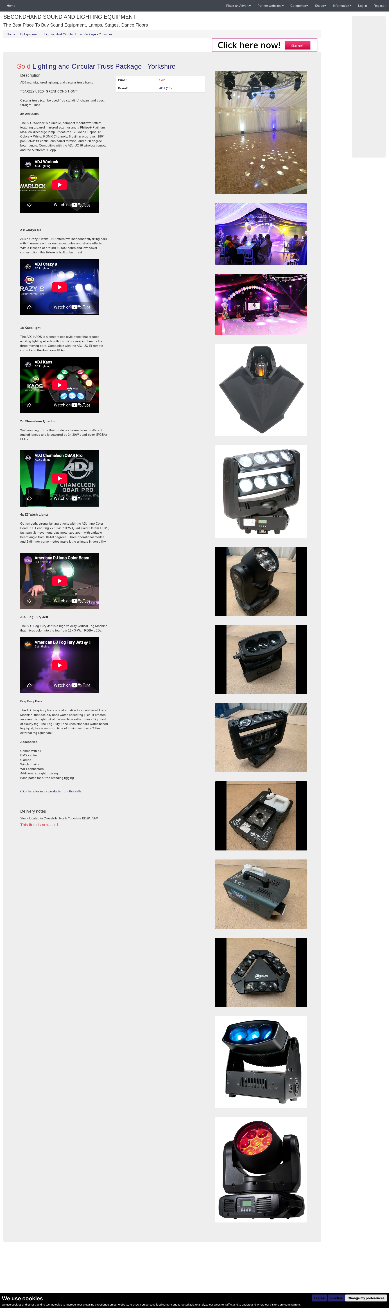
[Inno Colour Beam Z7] (261, 581)
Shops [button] (319, 5)
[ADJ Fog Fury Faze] (261, 894)
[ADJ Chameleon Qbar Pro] (261, 1062)
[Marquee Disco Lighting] (261, 234)
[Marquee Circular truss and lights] (261, 132)
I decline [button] (336, 1298)
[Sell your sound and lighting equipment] (264, 45)
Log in (362, 5)
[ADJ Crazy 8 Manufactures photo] (261, 491)
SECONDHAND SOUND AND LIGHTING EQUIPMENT (69, 17)
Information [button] (341, 5)
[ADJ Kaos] (261, 972)
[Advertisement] (112, 872)
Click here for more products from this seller (51, 791)
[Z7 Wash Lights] (261, 1169)
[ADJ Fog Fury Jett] (261, 816)
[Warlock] (261, 390)
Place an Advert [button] (237, 5)
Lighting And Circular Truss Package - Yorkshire (78, 34)
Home (11, 5)
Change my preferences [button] (366, 1298)
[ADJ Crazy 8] (261, 737)
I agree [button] (319, 1298)
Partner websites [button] (269, 5)
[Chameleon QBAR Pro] (261, 659)
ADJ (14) (165, 88)
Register (380, 5)
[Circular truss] (261, 304)
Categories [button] (298, 5)
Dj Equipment (29, 34)
